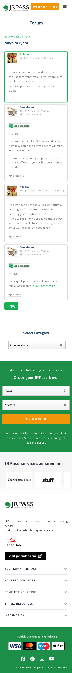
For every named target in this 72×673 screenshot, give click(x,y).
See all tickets (32, 438)
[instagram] (42, 658)
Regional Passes (36, 442)
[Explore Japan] (16, 6)
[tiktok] (32, 658)
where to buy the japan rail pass (37, 370)
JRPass (26, 667)
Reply (11, 305)
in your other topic (43, 286)
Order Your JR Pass (45, 6)
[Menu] (65, 6)
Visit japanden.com (22, 555)
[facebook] (22, 658)
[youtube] (51, 658)
